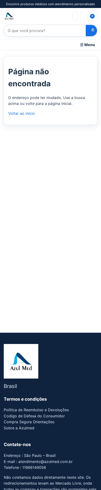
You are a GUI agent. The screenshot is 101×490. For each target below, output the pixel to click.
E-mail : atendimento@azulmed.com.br (38, 461)
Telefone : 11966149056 (25, 467)
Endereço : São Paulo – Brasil (30, 455)
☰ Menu (87, 44)
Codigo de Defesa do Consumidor (34, 416)
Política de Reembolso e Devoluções (36, 409)
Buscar (91, 30)
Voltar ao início (21, 113)
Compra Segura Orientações (29, 421)
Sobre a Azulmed (19, 428)
